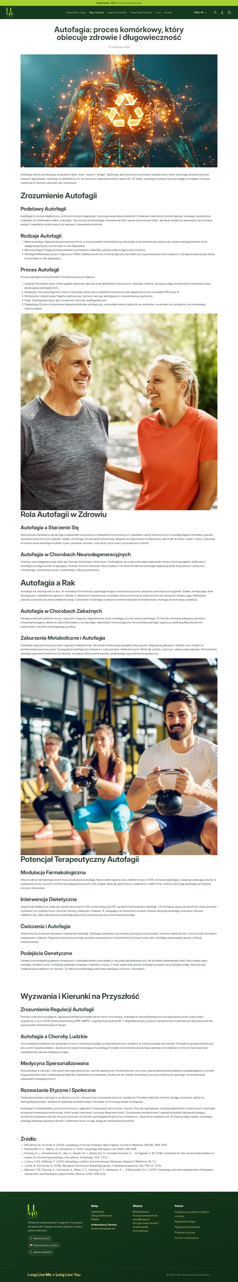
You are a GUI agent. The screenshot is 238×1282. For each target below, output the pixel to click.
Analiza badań (140, 1227)
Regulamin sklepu (185, 1221)
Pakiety (95, 1219)
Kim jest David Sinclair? (146, 1223)
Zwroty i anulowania (186, 1237)
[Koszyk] (229, 12)
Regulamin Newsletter (187, 1227)
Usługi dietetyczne (101, 1215)
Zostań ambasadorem (103, 1228)
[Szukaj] (215, 12)
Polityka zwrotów (185, 1232)
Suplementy (97, 1211)
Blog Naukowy (141, 1211)
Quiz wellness (140, 1230)
